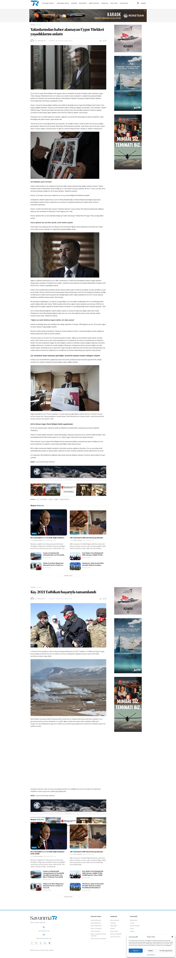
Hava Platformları (96, 940)
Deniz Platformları (96, 945)
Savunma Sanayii (48, 3)
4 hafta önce (47, 567)
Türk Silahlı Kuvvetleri (89, 833)
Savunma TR (41, 40)
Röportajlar (113, 945)
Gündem (74, 3)
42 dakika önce (49, 876)
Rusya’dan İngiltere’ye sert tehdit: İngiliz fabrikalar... (48, 538)
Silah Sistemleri (95, 951)
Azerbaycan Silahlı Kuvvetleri (45, 833)
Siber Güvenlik (94, 3)
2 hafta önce (87, 540)
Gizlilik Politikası (151, 954)
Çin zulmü (44, 499)
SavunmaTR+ (124, 3)
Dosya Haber (114, 951)
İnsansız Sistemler (96, 948)
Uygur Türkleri (64, 499)
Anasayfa (33, 25)
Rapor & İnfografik (115, 954)
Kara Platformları (96, 943)
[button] (172, 937)
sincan (51, 499)
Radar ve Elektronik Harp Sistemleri (98, 954)
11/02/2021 (52, 40)
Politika (112, 948)
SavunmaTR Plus (115, 956)
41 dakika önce (49, 540)
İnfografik (83, 3)
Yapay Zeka (114, 3)
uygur (56, 499)
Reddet (150, 950)
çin (38, 499)
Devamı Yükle (68, 575)
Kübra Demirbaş (38, 540)
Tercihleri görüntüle (166, 950)
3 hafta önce (86, 557)
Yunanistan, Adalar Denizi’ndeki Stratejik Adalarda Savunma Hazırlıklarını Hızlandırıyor (93, 905)
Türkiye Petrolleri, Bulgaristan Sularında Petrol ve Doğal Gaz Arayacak (53, 905)
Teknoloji (104, 3)
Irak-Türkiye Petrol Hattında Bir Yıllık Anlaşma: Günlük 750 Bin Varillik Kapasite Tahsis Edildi (92, 893)
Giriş (144, 3)
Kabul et (135, 950)
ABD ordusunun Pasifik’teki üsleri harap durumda (86, 538)
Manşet (34, 533)
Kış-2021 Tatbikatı (61, 833)
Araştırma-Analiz (63, 3)
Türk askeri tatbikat (75, 833)
